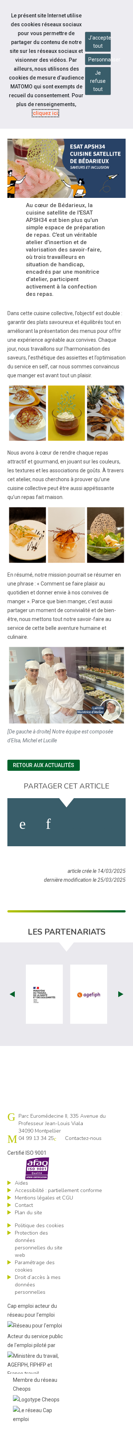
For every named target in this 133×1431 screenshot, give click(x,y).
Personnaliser (99, 60)
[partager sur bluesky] (108, 824)
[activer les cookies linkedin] (48, 824)
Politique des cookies (39, 1225)
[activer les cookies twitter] (76, 824)
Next (120, 994)
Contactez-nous (83, 1138)
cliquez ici (45, 113)
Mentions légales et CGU (44, 1197)
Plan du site (28, 1212)
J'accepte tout (99, 42)
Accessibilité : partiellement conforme (58, 1190)
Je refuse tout (98, 81)
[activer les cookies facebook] (23, 824)
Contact (24, 1205)
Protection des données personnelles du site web (38, 1244)
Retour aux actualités (43, 765)
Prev (12, 994)
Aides (21, 1183)
